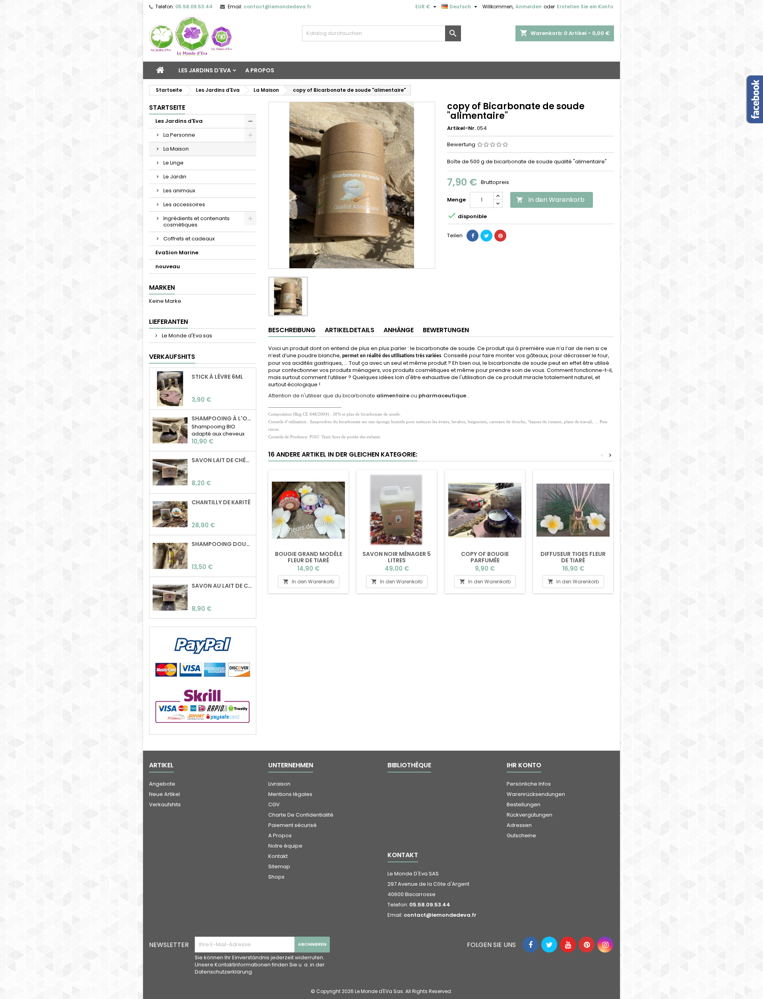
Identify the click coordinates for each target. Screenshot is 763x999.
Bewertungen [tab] (446, 330)
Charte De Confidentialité (300, 815)
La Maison (176, 149)
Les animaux (179, 190)
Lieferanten (168, 321)
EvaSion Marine (176, 252)
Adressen (519, 825)
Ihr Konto (524, 765)
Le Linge (173, 162)
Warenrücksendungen (536, 794)
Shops (276, 877)
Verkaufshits (172, 356)
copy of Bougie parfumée (485, 557)
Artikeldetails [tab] (349, 330)
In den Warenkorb (550, 199)
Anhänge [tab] (398, 330)
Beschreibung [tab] (292, 330)
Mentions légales (290, 794)
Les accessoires (184, 204)
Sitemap (279, 866)
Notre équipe (285, 846)
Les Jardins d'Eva (204, 70)
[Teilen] (472, 236)
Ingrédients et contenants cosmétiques (196, 221)
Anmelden (528, 6)
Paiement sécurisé (292, 825)
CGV (274, 804)
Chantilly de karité (221, 502)
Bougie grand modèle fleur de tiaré (308, 557)
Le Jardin (174, 176)
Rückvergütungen (529, 815)
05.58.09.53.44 (194, 6)
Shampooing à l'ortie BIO (222, 418)
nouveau (167, 266)
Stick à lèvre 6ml (217, 377)
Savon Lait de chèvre (222, 460)
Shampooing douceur (222, 544)
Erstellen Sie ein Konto (585, 6)
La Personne (179, 135)
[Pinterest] (500, 236)
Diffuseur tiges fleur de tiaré (573, 557)
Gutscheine (521, 835)
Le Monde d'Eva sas (186, 335)
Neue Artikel (164, 794)
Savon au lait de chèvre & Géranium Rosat (222, 586)
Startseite (167, 107)
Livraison (279, 784)
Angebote (162, 784)
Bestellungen (523, 804)
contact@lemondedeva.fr (277, 6)
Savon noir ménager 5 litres (396, 557)
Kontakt (278, 856)
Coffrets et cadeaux (189, 238)
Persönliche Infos (529, 784)
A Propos (259, 70)
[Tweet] (486, 236)
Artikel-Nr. (461, 128)
